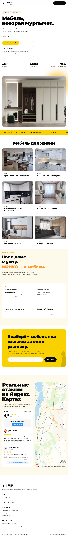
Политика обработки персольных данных (13, 526)
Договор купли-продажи (9, 523)
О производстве (27, 43)
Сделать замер (9, 43)
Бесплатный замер (43, 3)
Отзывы (33, 3)
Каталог (20, 3)
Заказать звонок (59, 3)
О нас (26, 3)
